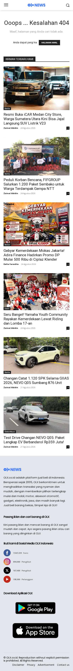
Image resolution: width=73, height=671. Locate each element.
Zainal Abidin (11, 128)
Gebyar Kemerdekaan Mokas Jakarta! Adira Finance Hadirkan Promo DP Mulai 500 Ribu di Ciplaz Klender (34, 255)
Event (7, 308)
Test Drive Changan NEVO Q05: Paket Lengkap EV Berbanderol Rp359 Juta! (34, 440)
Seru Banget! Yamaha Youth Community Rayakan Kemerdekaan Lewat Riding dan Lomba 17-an (36, 318)
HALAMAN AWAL (49, 42)
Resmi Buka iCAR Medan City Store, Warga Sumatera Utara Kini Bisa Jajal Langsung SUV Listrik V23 (34, 118)
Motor (7, 244)
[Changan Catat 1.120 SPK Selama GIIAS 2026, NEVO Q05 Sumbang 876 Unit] (36, 355)
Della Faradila (11, 264)
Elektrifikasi (10, 431)
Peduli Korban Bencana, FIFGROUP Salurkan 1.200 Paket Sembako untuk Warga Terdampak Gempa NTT (34, 184)
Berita (7, 108)
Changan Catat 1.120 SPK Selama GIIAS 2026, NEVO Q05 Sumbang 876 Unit (36, 380)
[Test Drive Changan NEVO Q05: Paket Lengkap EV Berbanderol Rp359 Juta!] (36, 414)
